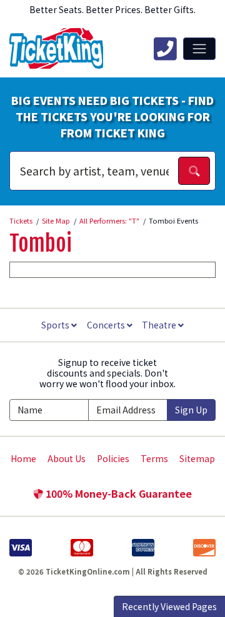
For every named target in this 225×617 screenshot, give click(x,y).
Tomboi (40, 243)
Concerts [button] (107, 324)
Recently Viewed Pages (169, 606)
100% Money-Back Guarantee (117, 493)
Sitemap (197, 458)
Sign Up (191, 409)
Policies (113, 458)
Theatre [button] (160, 324)
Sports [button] (56, 324)
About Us (67, 458)
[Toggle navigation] (199, 48)
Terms (154, 458)
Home (23, 458)
